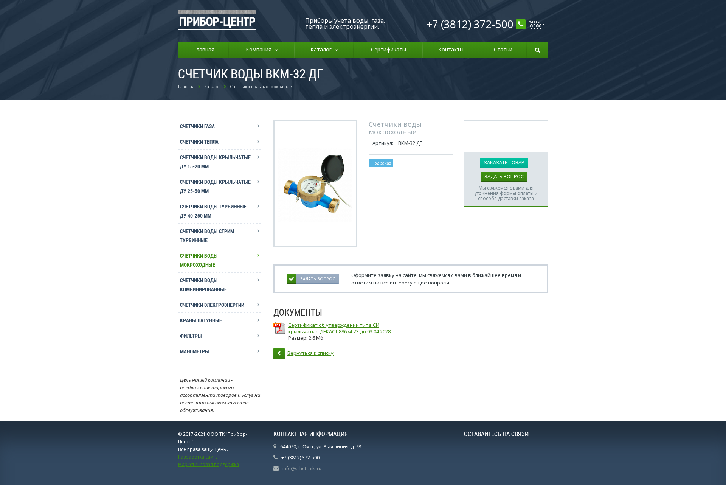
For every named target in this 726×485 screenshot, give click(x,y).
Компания (260, 49)
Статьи (503, 49)
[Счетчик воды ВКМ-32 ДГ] (315, 183)
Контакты (451, 49)
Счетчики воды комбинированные (203, 285)
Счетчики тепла (199, 141)
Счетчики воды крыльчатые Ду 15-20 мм (215, 162)
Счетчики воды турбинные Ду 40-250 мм (213, 211)
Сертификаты (388, 49)
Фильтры (191, 335)
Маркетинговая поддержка (208, 464)
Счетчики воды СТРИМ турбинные (207, 235)
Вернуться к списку (310, 353)
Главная (203, 49)
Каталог (322, 49)
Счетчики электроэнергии (212, 304)
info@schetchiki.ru (301, 468)
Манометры (194, 351)
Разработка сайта (198, 457)
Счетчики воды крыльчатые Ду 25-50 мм (215, 186)
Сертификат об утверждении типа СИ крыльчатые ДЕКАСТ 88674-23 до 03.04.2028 (339, 328)
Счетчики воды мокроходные (199, 260)
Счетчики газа (197, 126)
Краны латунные (201, 320)
